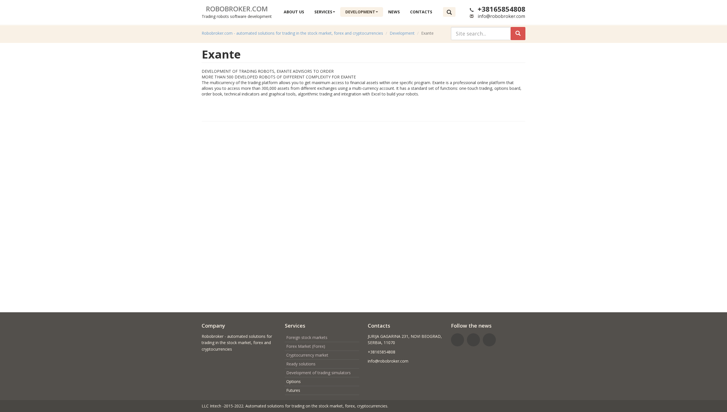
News (394, 11)
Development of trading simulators (318, 372)
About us (294, 11)
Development (360, 11)
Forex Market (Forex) (305, 346)
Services (323, 11)
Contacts (421, 11)
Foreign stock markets (306, 337)
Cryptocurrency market (307, 355)
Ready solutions (301, 364)
